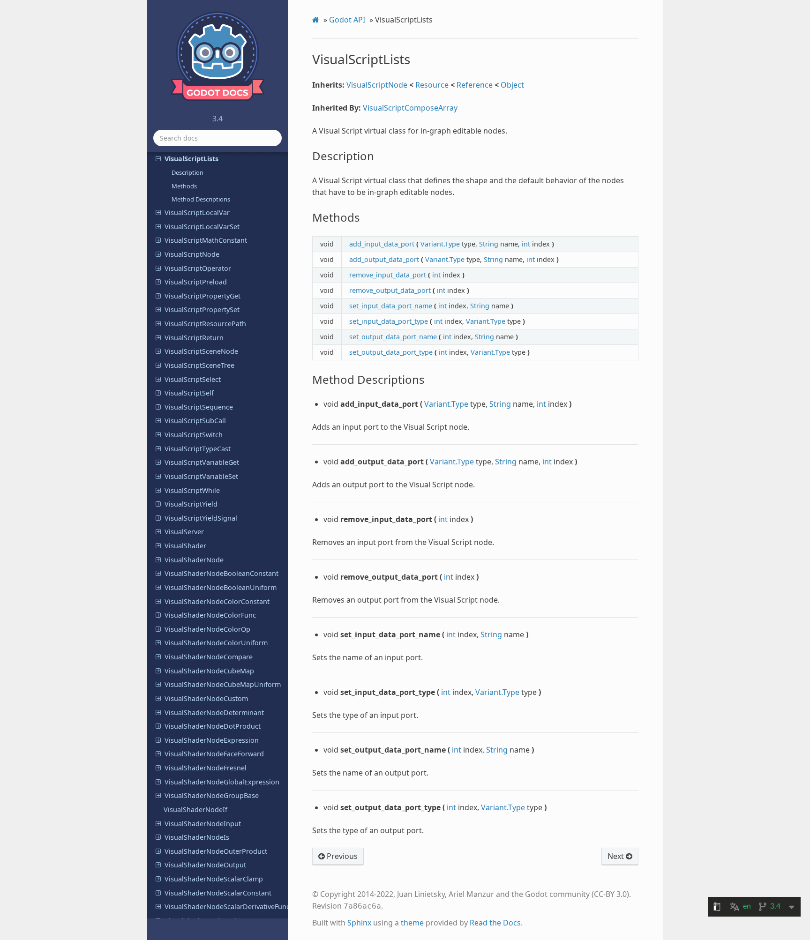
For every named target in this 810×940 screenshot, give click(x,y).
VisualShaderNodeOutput (205, 864)
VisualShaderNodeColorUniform (216, 642)
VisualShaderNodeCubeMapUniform (223, 684)
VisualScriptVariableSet (201, 476)
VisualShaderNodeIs (197, 837)
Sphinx (359, 923)
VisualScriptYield (191, 504)
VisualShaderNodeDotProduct (213, 726)
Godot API (347, 20)
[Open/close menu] (158, 159)
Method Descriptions (201, 199)
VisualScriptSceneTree (199, 365)
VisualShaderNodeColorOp (207, 629)
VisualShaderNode (194, 559)
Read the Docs (495, 923)
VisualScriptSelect (193, 379)
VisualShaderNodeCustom (206, 698)
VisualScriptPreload (196, 281)
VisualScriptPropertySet (202, 309)
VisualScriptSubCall (195, 420)
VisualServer (184, 531)
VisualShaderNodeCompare (209, 656)
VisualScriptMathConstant (206, 240)
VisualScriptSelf (189, 392)
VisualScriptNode (192, 254)
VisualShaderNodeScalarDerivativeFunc (226, 906)
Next (617, 856)
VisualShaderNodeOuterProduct (216, 851)
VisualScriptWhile (192, 490)
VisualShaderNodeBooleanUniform (221, 587)
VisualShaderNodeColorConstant (217, 601)
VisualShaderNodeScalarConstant (218, 892)
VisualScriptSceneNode (201, 351)
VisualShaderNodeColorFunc (210, 615)
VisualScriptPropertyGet (202, 295)
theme (412, 923)
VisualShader (185, 545)
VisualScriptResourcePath (205, 323)
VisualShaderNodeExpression (212, 740)
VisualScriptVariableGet (202, 462)
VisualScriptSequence (199, 407)
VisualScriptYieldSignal (201, 518)
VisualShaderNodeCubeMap (209, 670)
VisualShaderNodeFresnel (206, 767)
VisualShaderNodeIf (195, 809)
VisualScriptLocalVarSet (202, 226)
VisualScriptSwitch (194, 434)
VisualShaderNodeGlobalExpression (222, 781)
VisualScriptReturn (194, 337)
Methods (184, 186)
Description (187, 172)
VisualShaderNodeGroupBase (212, 795)
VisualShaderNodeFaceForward (214, 753)
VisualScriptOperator (198, 268)
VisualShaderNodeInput (203, 823)
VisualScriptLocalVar (197, 212)
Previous (341, 856)
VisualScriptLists (191, 158)
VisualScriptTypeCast (198, 448)
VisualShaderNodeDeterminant (214, 712)
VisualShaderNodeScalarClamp (214, 878)
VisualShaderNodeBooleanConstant (221, 573)
